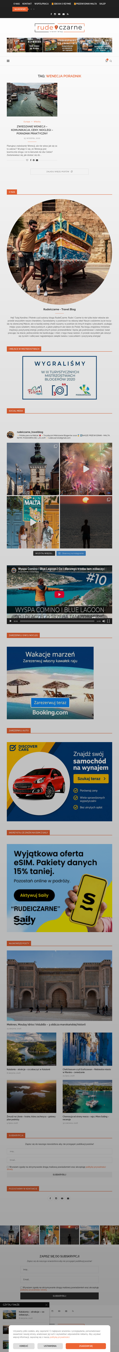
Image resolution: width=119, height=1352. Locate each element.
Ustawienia (50, 1346)
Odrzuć (23, 1346)
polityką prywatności (60, 1337)
